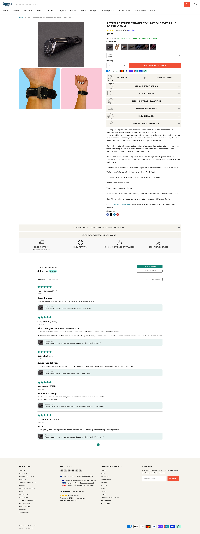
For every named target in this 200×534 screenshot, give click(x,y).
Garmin (16, 11)
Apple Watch (106, 479)
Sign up (173, 479)
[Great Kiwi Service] (158, 245)
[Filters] (146, 279)
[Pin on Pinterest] (117, 214)
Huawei (51, 11)
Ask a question (149, 271)
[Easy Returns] (80, 245)
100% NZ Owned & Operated (146, 124)
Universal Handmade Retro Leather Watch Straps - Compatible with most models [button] (75, 406)
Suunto (62, 11)
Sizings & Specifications (146, 86)
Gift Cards (23, 473)
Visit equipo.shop (87, 485)
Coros (93, 11)
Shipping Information (27, 482)
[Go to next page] (106, 444)
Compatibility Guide (27, 488)
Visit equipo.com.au (88, 480)
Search (22, 470)
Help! (153, 11)
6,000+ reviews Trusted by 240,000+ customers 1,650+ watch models (72, 498)
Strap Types (140, 11)
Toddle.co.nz (24, 513)
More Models (107, 11)
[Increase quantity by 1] (124, 65)
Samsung (28, 11)
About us (22, 479)
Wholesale (23, 497)
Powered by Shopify (26, 528)
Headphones (124, 11)
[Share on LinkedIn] (114, 214)
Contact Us (23, 494)
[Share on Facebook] (107, 214)
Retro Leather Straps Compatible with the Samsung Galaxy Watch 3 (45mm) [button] (73, 343)
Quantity (109, 61)
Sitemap (22, 510)
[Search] (187, 4)
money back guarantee (120, 204)
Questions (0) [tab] (53, 279)
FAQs (21, 491)
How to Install (146, 94)
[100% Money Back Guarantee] (119, 245)
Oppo (83, 11)
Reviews (22, 485)
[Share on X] (111, 214)
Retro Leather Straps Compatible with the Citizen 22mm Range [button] (68, 309)
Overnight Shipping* (146, 109)
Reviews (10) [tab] (42, 279)
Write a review (150, 266)
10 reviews (132, 30)
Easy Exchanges (146, 116)
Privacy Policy (24, 503)
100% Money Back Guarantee (146, 101)
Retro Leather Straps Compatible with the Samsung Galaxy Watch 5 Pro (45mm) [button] (74, 437)
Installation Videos (26, 476)
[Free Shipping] (41, 245)
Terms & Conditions (27, 500)
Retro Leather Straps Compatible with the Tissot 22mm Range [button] (68, 374)
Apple (40, 11)
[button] (40, 307)
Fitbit (5, 11)
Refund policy (24, 506)
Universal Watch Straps (110, 497)
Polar (73, 11)
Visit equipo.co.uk (87, 483)
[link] (143, 30)
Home (21, 18)
